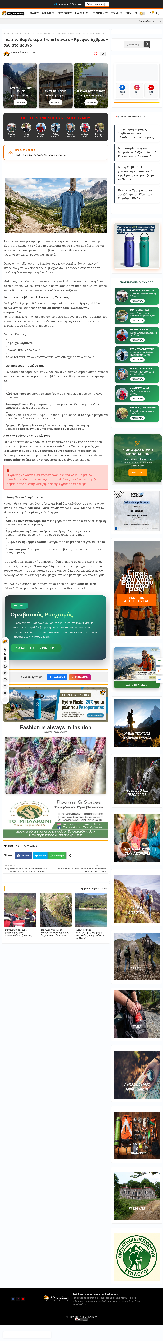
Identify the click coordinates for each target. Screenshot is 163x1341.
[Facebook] (5, 666)
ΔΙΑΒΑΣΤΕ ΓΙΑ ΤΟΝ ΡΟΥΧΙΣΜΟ (36, 648)
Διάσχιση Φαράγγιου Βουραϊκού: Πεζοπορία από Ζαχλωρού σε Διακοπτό (55, 932)
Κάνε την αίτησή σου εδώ (136, 599)
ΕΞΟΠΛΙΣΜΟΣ (100, 13)
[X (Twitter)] (5, 673)
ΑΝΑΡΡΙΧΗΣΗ (82, 13)
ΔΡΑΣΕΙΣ (34, 13)
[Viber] (5, 686)
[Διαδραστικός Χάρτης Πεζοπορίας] (159, 661)
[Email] (5, 693)
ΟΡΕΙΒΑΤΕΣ (48, 13)
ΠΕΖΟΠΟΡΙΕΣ (64, 13)
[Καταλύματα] (159, 670)
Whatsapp (58, 855)
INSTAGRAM (81, 677)
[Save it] (95, 54)
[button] (157, 13)
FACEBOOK (59, 677)
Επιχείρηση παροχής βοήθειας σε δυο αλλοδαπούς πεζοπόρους (18, 932)
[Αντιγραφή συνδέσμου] (5, 699)
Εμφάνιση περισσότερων (94, 888)
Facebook (26, 855)
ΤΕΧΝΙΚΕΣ (116, 13)
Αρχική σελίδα (10, 33)
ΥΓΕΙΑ (128, 13)
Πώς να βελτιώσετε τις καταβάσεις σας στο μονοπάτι (47, 155)
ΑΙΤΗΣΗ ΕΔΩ (137, 472)
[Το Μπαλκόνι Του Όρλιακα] (55, 837)
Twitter (42, 855)
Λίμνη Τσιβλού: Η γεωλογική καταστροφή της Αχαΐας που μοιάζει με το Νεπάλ (90, 933)
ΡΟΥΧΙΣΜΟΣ (26, 33)
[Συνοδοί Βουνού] (159, 679)
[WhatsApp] (5, 679)
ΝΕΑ (18, 845)
